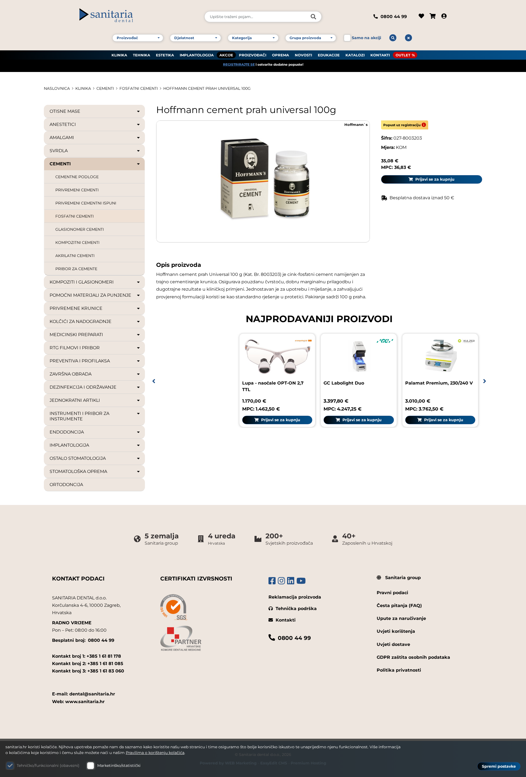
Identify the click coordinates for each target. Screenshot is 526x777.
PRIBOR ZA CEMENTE (76, 268)
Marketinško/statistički (119, 765)
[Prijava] (444, 16)
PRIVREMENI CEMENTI (77, 189)
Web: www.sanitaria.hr (78, 701)
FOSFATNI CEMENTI (138, 88)
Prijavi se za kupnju (434, 179)
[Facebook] (272, 581)
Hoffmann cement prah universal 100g (207, 88)
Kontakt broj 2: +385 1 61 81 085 (87, 663)
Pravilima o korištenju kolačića (155, 752)
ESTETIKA (165, 55)
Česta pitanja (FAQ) (399, 605)
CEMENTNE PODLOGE (77, 176)
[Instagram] (281, 581)
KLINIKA (119, 55)
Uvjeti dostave (393, 644)
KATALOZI (355, 55)
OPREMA (280, 55)
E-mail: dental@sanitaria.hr (83, 694)
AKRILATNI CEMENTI (75, 255)
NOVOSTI (303, 55)
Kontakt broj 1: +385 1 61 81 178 (86, 656)
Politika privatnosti (399, 670)
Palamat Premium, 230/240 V (439, 383)
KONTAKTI (380, 55)
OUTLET (403, 55)
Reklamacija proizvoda (294, 597)
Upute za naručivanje (401, 618)
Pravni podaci (392, 592)
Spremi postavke (499, 766)
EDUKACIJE (329, 55)
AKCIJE (226, 55)
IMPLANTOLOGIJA (197, 55)
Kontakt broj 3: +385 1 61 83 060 (88, 671)
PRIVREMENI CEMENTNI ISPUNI (85, 203)
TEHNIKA (141, 55)
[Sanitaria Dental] (138, 16)
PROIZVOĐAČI (252, 55)
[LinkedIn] (290, 581)
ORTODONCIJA (66, 484)
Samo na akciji (366, 37)
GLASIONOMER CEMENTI (79, 229)
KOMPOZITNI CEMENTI (77, 242)
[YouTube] (301, 581)
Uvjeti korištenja (396, 631)
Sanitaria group (402, 577)
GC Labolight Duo (344, 383)
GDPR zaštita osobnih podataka (413, 657)
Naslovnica (57, 88)
